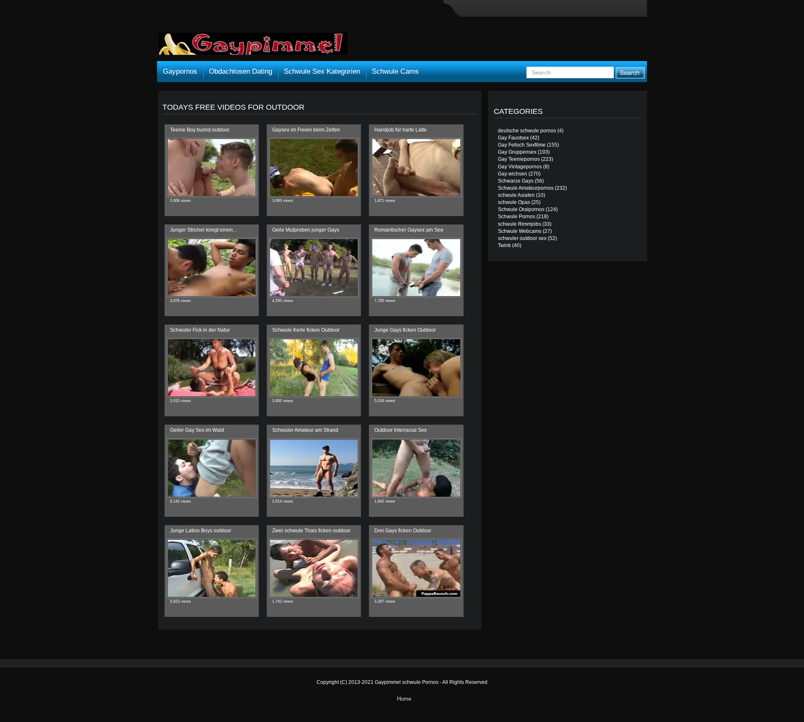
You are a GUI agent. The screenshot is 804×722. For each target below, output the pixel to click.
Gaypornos (180, 71)
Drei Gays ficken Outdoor (402, 531)
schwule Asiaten (516, 195)
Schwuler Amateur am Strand (305, 430)
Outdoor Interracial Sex (400, 430)
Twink (504, 245)
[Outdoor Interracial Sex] (416, 468)
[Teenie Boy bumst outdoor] (211, 167)
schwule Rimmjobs (519, 224)
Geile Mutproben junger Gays (305, 230)
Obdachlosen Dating (240, 71)
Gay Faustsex (513, 138)
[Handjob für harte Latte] (416, 167)
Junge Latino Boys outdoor (200, 531)
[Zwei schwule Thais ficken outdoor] (313, 568)
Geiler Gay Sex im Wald (197, 430)
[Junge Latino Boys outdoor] (211, 568)
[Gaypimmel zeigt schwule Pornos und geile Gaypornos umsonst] (253, 47)
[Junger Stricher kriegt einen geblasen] (211, 267)
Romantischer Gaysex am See (408, 230)
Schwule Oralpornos (521, 209)
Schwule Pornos (516, 216)
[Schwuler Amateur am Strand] (313, 468)
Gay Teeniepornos (519, 159)
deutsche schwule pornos (527, 131)
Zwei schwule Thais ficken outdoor (311, 531)
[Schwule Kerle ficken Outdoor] (313, 367)
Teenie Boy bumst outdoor (199, 130)
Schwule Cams (395, 71)
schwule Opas (514, 202)
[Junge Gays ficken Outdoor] (416, 367)
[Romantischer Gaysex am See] (416, 267)
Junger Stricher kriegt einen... (203, 230)
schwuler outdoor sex (522, 238)
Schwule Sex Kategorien (322, 71)
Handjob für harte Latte (400, 130)
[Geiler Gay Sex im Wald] (211, 468)
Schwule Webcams (519, 231)
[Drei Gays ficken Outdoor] (416, 568)
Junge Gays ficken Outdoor (405, 330)
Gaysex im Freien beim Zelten (306, 130)
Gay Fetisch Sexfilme (522, 145)
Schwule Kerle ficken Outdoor (306, 330)
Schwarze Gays (515, 181)
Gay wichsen (512, 174)
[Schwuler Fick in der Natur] (211, 367)
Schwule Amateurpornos (526, 188)
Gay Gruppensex (517, 152)
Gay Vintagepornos (520, 167)
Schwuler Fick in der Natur (200, 330)
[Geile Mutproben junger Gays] (313, 267)
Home (404, 699)
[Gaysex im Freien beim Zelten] (313, 167)
